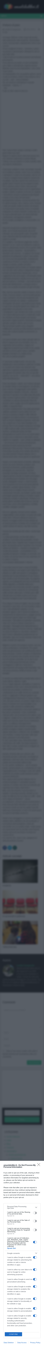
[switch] (35, 1213)
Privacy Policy (35, 1342)
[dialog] (22, 1254)
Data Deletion (9, 1342)
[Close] (39, 1165)
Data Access (22, 1342)
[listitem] (22, 1207)
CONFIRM (13, 1334)
